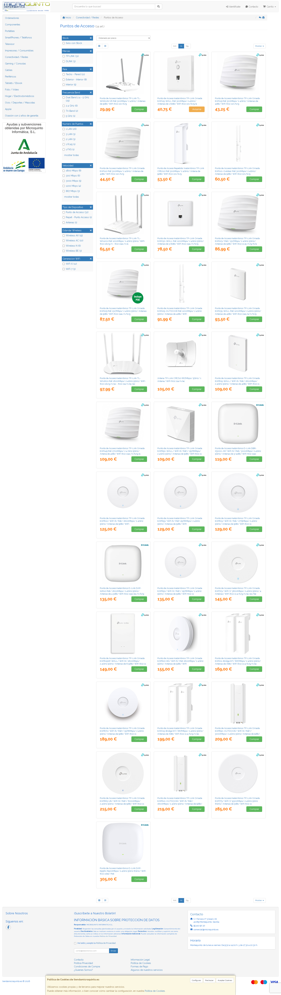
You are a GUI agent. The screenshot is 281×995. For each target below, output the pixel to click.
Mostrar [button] (258, 46)
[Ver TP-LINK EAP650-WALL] (181, 423)
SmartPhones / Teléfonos (18, 37)
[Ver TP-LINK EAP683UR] (123, 773)
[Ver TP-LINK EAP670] (123, 703)
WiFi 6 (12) (71, 263)
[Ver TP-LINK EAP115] (239, 73)
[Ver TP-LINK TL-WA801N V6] (123, 73)
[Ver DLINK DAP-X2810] (123, 563)
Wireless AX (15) (74, 235)
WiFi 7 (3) (71, 269)
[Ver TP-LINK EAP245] (123, 423)
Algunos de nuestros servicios (147, 970)
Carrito (270, 6)
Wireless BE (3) (74, 250)
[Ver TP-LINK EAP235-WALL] (239, 283)
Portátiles (10, 31)
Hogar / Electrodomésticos (19, 96)
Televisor (9, 44)
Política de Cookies (155, 991)
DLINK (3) (71, 61)
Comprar (139, 109)
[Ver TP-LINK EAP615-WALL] (239, 353)
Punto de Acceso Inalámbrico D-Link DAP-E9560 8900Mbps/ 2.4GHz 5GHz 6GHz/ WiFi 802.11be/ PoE (123, 871)
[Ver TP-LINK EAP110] (123, 143)
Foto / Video (12, 89)
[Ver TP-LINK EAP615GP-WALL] (123, 633)
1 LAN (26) (71, 129)
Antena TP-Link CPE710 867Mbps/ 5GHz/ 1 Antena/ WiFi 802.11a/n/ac (179, 379)
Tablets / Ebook (13, 83)
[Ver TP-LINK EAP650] (181, 563)
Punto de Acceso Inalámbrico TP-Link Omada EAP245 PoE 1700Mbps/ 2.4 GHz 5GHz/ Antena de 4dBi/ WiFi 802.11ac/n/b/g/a (122, 451)
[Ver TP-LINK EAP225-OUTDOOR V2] (181, 283)
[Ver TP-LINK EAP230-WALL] (181, 214)
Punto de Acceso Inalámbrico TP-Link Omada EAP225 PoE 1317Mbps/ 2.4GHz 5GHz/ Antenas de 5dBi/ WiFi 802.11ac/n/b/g (123, 311)
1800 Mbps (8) (73, 170)
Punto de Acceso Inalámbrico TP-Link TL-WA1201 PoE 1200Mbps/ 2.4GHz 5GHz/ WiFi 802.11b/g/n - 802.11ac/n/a (122, 241)
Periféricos (10, 76)
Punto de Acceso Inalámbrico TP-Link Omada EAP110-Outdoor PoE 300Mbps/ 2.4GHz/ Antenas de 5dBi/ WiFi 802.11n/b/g (237, 171)
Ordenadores (12, 18)
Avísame (196, 109)
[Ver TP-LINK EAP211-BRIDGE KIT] (239, 633)
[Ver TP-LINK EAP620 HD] (181, 633)
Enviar (113, 951)
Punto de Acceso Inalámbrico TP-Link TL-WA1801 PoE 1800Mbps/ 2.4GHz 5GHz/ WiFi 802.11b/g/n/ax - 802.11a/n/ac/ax (122, 381)
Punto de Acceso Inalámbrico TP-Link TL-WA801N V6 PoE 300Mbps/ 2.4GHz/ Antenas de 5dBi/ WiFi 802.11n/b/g (122, 101)
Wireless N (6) (73, 245)
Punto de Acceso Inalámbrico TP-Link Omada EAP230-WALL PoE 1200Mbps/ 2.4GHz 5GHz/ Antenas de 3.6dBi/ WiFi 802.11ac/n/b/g (180, 241)
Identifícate (234, 6)
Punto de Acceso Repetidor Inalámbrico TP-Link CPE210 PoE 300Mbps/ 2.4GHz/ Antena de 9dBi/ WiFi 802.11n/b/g (180, 171)
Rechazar (209, 980)
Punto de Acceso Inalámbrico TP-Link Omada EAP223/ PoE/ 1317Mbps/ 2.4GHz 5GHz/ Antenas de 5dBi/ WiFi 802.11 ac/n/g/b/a (237, 241)
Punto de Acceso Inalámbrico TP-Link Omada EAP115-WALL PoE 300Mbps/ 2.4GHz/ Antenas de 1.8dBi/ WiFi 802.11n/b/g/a (179, 101)
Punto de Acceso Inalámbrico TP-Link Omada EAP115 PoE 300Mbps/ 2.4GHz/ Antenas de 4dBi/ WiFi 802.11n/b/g (237, 101)
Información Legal (140, 959)
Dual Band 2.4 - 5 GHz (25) (77, 99)
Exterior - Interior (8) (76, 79)
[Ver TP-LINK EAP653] (181, 493)
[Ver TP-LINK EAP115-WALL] (181, 73)
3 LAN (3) (70, 134)
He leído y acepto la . (96, 943)
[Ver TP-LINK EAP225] (123, 283)
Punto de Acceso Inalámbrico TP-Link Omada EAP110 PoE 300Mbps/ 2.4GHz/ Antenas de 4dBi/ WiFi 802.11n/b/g (122, 171)
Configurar (196, 980)
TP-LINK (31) (72, 56)
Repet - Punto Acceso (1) (79, 217)
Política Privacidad (83, 963)
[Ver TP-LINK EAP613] (239, 493)
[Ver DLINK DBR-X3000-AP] (239, 423)
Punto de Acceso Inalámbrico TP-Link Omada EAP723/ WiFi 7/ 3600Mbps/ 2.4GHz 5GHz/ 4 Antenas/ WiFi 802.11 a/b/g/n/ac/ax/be (238, 591)
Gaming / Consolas (15, 63)
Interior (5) (71, 84)
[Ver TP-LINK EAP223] (239, 214)
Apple (8, 109)
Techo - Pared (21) (75, 74)
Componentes (12, 24)
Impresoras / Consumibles (19, 50)
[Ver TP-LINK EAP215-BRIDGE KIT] (181, 703)
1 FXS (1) (70, 149)
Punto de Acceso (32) (77, 212)
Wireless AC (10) (74, 240)
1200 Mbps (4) (73, 186)
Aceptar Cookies (225, 980)
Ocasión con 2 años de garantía (21, 115)
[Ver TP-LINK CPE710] (181, 353)
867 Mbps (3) (73, 191)
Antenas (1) (71, 222)
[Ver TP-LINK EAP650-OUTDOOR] (239, 703)
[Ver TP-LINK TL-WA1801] (123, 353)
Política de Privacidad (108, 936)
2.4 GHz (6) (72, 105)
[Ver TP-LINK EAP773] (239, 773)
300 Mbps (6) (73, 175)
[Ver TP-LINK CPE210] (181, 143)
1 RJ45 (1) (70, 144)
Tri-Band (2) (72, 111)
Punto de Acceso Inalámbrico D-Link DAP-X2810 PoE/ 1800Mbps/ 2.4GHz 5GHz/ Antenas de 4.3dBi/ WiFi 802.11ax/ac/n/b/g (122, 591)
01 (181, 46)
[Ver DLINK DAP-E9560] (123, 843)
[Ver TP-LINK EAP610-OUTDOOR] (181, 773)
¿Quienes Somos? (83, 970)
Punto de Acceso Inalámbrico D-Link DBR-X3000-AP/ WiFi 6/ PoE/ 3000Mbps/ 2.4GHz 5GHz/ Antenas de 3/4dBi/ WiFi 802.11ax (238, 451)
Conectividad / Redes (16, 57)
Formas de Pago (139, 966)
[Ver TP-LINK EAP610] (123, 493)
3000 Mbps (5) (73, 181)
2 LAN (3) (70, 139)
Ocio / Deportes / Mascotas (20, 102)
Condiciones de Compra (87, 966)
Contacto (253, 6)
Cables (8, 70)
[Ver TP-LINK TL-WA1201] (123, 214)
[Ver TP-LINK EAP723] (239, 563)
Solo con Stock (74, 43)
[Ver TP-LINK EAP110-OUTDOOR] (239, 143)
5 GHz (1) (70, 116)
